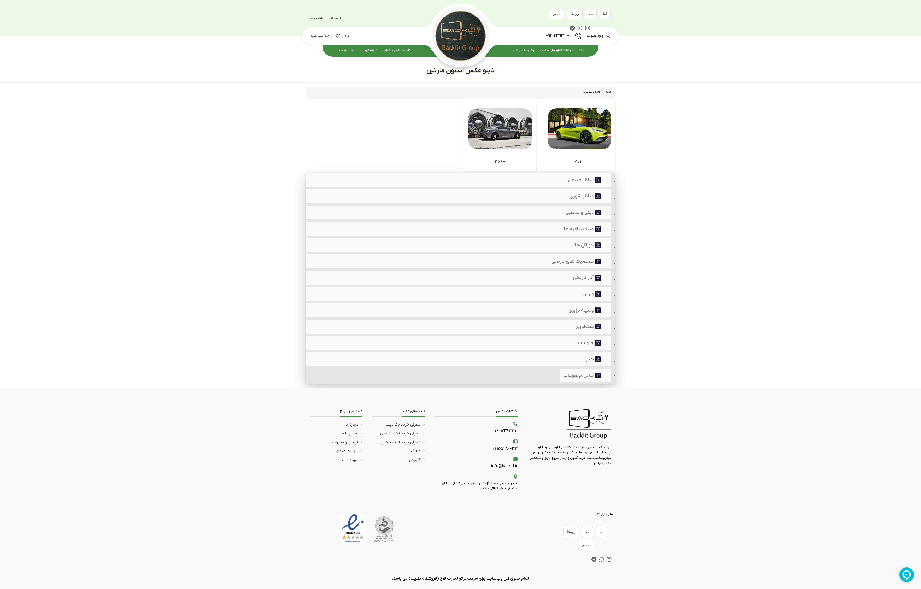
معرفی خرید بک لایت (403, 424)
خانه (609, 92)
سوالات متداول (346, 451)
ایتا (605, 14)
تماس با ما (349, 433)
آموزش (414, 460)
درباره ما (351, 424)
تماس (557, 14)
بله (591, 14)
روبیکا (575, 14)
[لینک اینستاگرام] (609, 559)
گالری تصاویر (592, 92)
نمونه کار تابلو (347, 460)
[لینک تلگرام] (594, 559)
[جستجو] (347, 36)
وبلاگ (415, 451)
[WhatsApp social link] (601, 559)
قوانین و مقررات (345, 442)
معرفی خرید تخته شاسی (400, 433)
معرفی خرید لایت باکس (400, 442)
